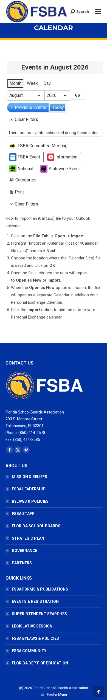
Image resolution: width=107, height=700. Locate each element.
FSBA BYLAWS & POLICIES (35, 638)
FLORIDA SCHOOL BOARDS (36, 526)
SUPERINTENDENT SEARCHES (39, 614)
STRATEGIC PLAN (28, 538)
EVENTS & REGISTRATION (35, 601)
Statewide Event (64, 168)
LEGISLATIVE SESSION (32, 626)
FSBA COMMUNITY (29, 651)
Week (32, 83)
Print (16, 193)
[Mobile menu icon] (98, 11)
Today (58, 107)
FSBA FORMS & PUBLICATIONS (40, 589)
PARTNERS (22, 563)
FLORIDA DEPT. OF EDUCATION (40, 663)
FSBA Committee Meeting (42, 145)
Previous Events (30, 107)
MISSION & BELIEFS (29, 477)
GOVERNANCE (24, 550)
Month (15, 83)
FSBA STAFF (23, 513)
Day (47, 83)
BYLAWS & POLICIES (30, 501)
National (25, 168)
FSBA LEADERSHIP (29, 489)
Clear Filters (26, 119)
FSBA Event (29, 157)
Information (66, 157)
